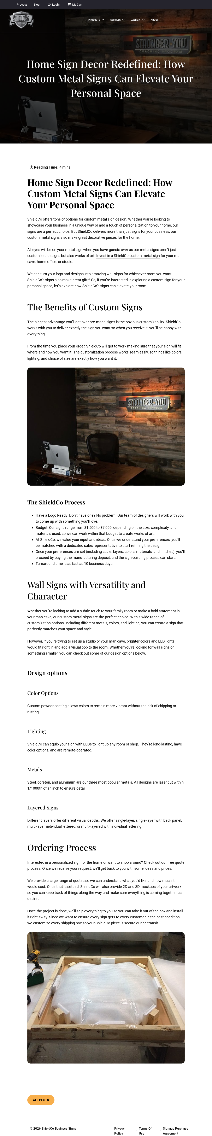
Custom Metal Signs (70, 193)
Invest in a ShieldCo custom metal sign (128, 255)
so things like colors (165, 352)
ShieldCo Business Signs (59, 1128)
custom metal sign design (105, 219)
